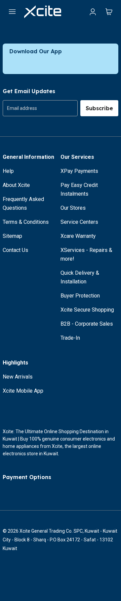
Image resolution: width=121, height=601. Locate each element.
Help (8, 171)
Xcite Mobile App (23, 391)
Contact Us (15, 250)
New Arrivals (18, 377)
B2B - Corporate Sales (87, 324)
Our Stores (73, 208)
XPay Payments (79, 171)
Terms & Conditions (26, 222)
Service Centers (79, 222)
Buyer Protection (80, 295)
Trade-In (70, 338)
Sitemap (12, 236)
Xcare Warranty (78, 236)
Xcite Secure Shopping (87, 310)
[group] (40, 108)
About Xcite (16, 185)
